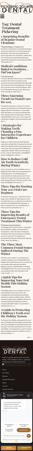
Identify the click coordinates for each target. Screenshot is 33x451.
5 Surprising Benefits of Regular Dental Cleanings (15, 39)
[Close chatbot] (28, 396)
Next (29, 337)
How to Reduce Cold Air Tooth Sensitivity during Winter (15, 162)
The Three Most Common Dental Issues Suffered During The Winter (16, 249)
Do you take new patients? (9, 425)
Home (4, 370)
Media (4, 383)
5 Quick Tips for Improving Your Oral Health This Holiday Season (15, 281)
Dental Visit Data (7, 389)
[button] (2, 16)
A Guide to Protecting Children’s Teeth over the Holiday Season (15, 313)
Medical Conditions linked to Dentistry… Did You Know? (15, 69)
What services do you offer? (23, 425)
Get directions (24, 430)
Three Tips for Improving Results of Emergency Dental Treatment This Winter (16, 216)
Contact (5, 386)
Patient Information (8, 379)
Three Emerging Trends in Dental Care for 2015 (16, 99)
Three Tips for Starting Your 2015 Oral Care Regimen (16, 189)
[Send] (29, 436)
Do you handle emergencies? (9, 430)
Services (5, 376)
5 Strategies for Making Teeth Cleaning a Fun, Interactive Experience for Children (16, 131)
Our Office (5, 373)
